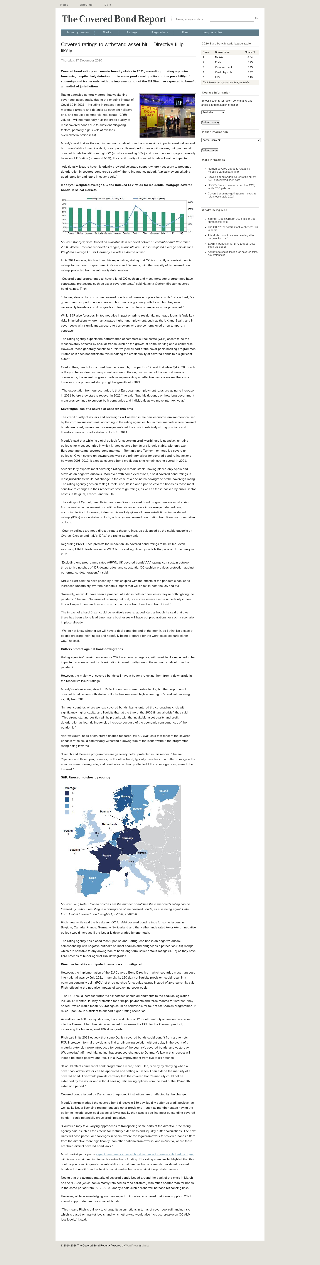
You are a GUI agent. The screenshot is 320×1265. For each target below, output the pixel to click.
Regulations (160, 32)
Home (64, 4)
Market (108, 32)
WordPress (131, 1245)
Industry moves (78, 32)
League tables (212, 32)
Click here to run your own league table (226, 82)
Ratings (132, 32)
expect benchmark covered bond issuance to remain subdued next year (145, 1154)
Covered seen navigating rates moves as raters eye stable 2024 (232, 195)
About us (86, 4)
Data (107, 4)
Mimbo (145, 1245)
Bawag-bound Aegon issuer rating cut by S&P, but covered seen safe (232, 178)
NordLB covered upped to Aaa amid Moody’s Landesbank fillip (229, 170)
